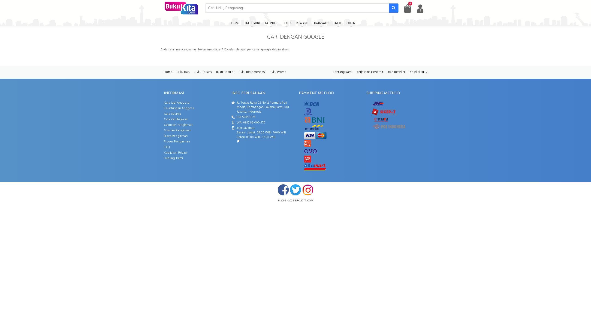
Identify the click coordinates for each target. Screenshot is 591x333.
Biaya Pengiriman (176, 136)
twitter (295, 190)
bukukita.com (304, 201)
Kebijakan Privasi (175, 152)
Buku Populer (225, 72)
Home (168, 72)
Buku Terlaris (203, 72)
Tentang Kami (342, 72)
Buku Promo (278, 72)
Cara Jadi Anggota (176, 102)
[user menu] (420, 8)
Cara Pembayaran (176, 119)
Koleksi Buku (418, 72)
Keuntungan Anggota (179, 108)
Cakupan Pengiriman (178, 125)
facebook (283, 190)
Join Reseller (396, 72)
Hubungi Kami (173, 158)
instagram (308, 190)
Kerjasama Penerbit (369, 72)
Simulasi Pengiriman (177, 130)
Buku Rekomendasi (252, 72)
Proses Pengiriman (177, 141)
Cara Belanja (172, 114)
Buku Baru (183, 72)
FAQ (167, 147)
